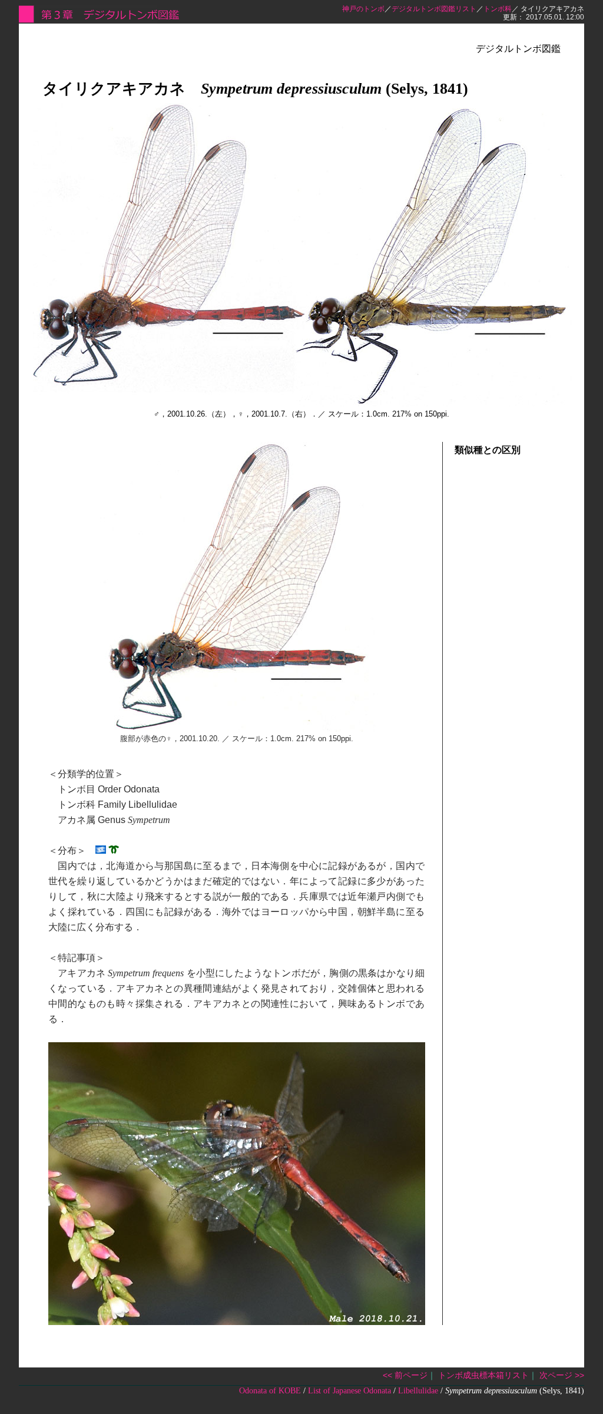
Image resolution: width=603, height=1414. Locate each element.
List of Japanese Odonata (349, 1390)
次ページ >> (561, 1375)
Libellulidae (418, 1390)
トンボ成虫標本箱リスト (483, 1375)
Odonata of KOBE (270, 1390)
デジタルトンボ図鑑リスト (434, 9)
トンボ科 (497, 9)
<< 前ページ (405, 1375)
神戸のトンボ (363, 9)
